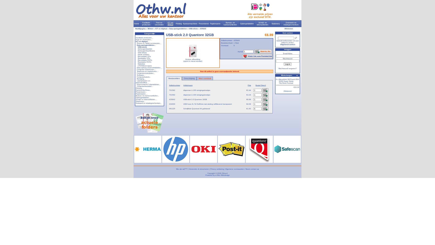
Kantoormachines (190, 24)
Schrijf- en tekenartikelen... (146, 99)
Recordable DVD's (145, 60)
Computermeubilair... (145, 86)
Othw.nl (225, 173)
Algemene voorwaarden (234, 169)
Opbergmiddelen (247, 24)
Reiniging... (141, 79)
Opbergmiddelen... (143, 98)
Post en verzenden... (144, 39)
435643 (203, 29)
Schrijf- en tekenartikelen (262, 24)
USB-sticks (193, 29)
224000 (172, 104)
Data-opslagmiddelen (178, 29)
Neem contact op (252, 169)
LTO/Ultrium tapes (145, 66)
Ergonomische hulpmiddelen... (149, 84)
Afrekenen (288, 29)
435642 (172, 99)
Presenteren (204, 24)
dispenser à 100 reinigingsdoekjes (196, 90)
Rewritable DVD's (144, 62)
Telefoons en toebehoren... (147, 71)
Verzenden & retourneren (199, 169)
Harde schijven (143, 54)
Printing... (139, 88)
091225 (172, 109)
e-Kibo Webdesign (222, 175)
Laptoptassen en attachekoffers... (143, 82)
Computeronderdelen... (146, 73)
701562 (172, 90)
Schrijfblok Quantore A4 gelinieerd (196, 109)
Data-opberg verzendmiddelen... (149, 68)
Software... (141, 75)
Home (136, 24)
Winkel (150, 29)
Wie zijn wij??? (181, 169)
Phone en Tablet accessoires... (149, 43)
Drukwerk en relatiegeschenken (291, 24)
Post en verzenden (159, 24)
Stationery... (140, 101)
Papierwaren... (141, 94)
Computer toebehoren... (146, 69)
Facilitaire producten (146, 24)
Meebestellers (174, 78)
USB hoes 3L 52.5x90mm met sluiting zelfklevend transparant (207, 104)
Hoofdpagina (140, 29)
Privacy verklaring (217, 169)
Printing (179, 24)
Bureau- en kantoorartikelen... (147, 96)
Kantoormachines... (143, 90)
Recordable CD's (144, 56)
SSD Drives (142, 53)
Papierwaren (215, 24)
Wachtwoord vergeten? (288, 68)
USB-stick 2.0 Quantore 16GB (195, 99)
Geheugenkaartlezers (146, 51)
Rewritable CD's (144, 58)
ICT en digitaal (170, 24)
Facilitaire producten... (144, 38)
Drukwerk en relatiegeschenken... (149, 103)
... (142, 41)
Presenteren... (141, 92)
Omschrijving (189, 78)
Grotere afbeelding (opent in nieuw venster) (192, 60)
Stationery (276, 24)
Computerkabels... (144, 77)
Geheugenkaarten (145, 49)
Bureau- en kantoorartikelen (230, 24)
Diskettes (141, 64)
